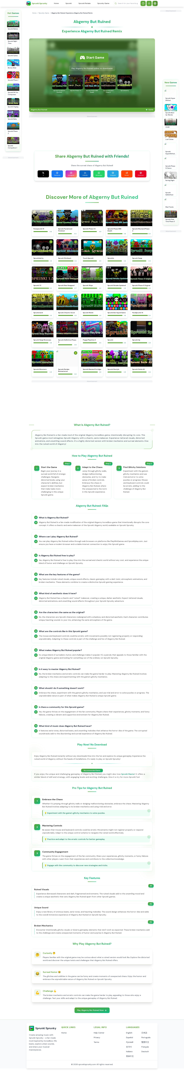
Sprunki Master (128, 774)
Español (129, 1037)
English (129, 1033)
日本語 (144, 1033)
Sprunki (68, 3)
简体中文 (130, 1056)
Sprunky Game (103, 3)
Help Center (99, 1033)
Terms (96, 1042)
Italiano (129, 1051)
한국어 (129, 1047)
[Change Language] (155, 3)
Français (145, 1047)
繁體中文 (145, 1042)
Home (56, 3)
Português (145, 1037)
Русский (129, 1042)
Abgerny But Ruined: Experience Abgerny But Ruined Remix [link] (72, 13)
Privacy (97, 1037)
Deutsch (145, 1051)
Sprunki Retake (84, 3)
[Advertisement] (13, 191)
